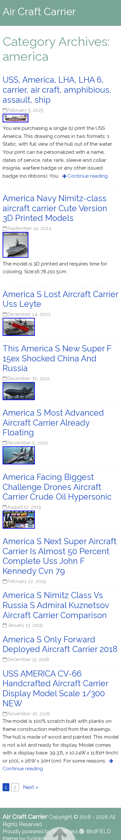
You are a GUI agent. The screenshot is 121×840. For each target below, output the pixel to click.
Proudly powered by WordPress (40, 831)
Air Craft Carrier (39, 11)
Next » (30, 787)
